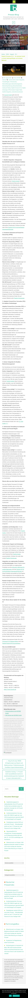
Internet (4, 79)
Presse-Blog (13, 15)
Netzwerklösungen (6, 83)
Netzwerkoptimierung (7, 85)
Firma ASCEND (17, 77)
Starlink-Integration (6, 91)
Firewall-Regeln (5, 81)
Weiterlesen (16, 995)
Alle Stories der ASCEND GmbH (13, 715)
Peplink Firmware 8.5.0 (16, 87)
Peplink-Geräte (15, 181)
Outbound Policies (6, 87)
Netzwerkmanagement (16, 83)
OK (10, 995)
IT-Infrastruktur (13, 81)
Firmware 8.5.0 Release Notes (10, 641)
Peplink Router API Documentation (11, 643)
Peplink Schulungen (19, 298)
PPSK (9, 89)
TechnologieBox (12, 924)
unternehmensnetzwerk (17, 91)
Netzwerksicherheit (17, 85)
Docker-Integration (20, 79)
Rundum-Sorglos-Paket (16, 89)
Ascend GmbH (11, 79)
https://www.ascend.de (10, 689)
